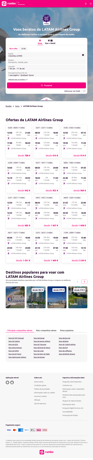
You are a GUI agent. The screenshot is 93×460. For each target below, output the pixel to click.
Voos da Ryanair (39, 338)
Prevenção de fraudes (70, 415)
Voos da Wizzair (39, 357)
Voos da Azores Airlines (42, 341)
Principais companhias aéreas (19, 330)
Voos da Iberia (64, 341)
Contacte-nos (67, 385)
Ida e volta (13, 49)
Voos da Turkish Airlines (67, 344)
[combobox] (46, 55)
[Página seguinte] (84, 282)
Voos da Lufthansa (65, 351)
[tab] (40, 42)
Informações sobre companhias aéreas (73, 390)
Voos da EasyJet (64, 338)
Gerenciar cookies (40, 396)
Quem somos (38, 382)
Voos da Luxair (39, 351)
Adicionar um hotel (72, 91)
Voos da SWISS (13, 351)
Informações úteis (68, 404)
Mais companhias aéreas (46, 330)
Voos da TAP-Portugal (16, 338)
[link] (19, 141)
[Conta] (85, 4)
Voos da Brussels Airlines (17, 357)
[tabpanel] (46, 348)
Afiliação (37, 400)
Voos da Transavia (40, 344)
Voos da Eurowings (15, 348)
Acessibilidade (67, 412)
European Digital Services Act (72, 408)
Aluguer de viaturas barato (71, 401)
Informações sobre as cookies (44, 393)
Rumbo (9, 106)
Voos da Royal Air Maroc (42, 348)
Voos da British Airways (67, 354)
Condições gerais (40, 385)
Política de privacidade (42, 389)
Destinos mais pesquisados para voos (73, 396)
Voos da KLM (63, 348)
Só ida (23, 49)
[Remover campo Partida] (83, 54)
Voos (17, 106)
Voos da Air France (14, 354)
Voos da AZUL (13, 344)
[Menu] (90, 3)
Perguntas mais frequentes (72, 382)
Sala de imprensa (40, 403)
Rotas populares (67, 330)
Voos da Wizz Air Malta (42, 354)
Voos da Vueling (14, 341)
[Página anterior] (78, 282)
